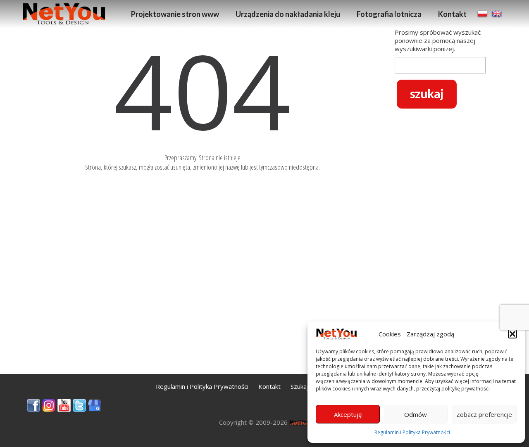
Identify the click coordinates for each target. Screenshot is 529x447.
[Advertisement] (440, 244)
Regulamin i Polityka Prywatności (412, 432)
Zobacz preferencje (484, 414)
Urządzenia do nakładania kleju (288, 14)
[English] (497, 13)
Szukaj (299, 386)
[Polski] (483, 13)
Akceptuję (348, 414)
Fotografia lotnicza (389, 14)
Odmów (415, 414)
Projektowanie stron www (175, 14)
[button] (512, 334)
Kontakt (452, 14)
